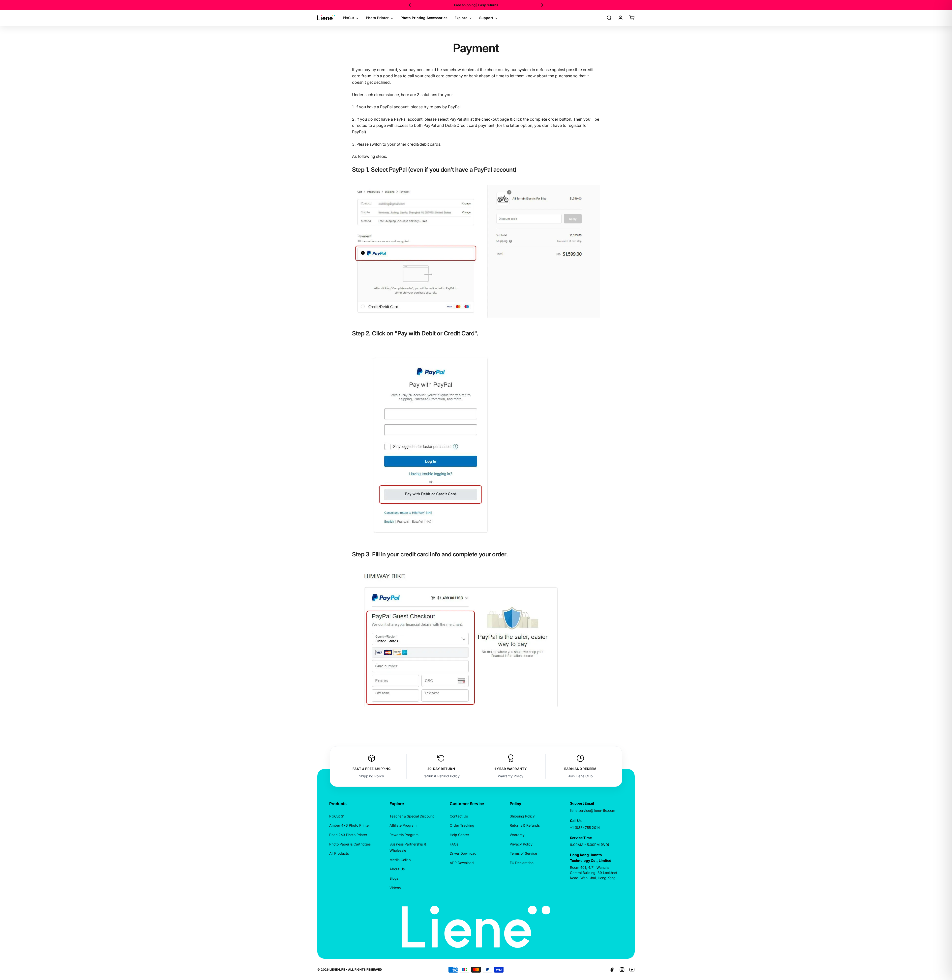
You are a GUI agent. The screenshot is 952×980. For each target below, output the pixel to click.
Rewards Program (403, 835)
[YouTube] (632, 969)
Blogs (393, 878)
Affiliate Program (402, 825)
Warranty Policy (510, 776)
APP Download (462, 863)
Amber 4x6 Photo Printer (349, 825)
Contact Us (459, 816)
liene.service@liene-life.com (592, 810)
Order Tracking (462, 825)
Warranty (517, 835)
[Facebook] (612, 969)
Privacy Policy (521, 844)
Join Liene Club (580, 776)
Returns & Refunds (525, 825)
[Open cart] (632, 18)
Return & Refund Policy (441, 776)
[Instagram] (622, 969)
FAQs (454, 844)
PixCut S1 (337, 816)
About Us (397, 869)
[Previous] (410, 5)
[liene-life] (326, 18)
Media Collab (400, 860)
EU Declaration (522, 863)
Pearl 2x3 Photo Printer (348, 835)
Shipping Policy (371, 776)
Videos (395, 888)
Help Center (459, 835)
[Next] (542, 5)
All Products (339, 853)
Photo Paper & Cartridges (350, 844)
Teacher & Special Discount (411, 816)
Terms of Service (523, 853)
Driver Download (463, 853)
